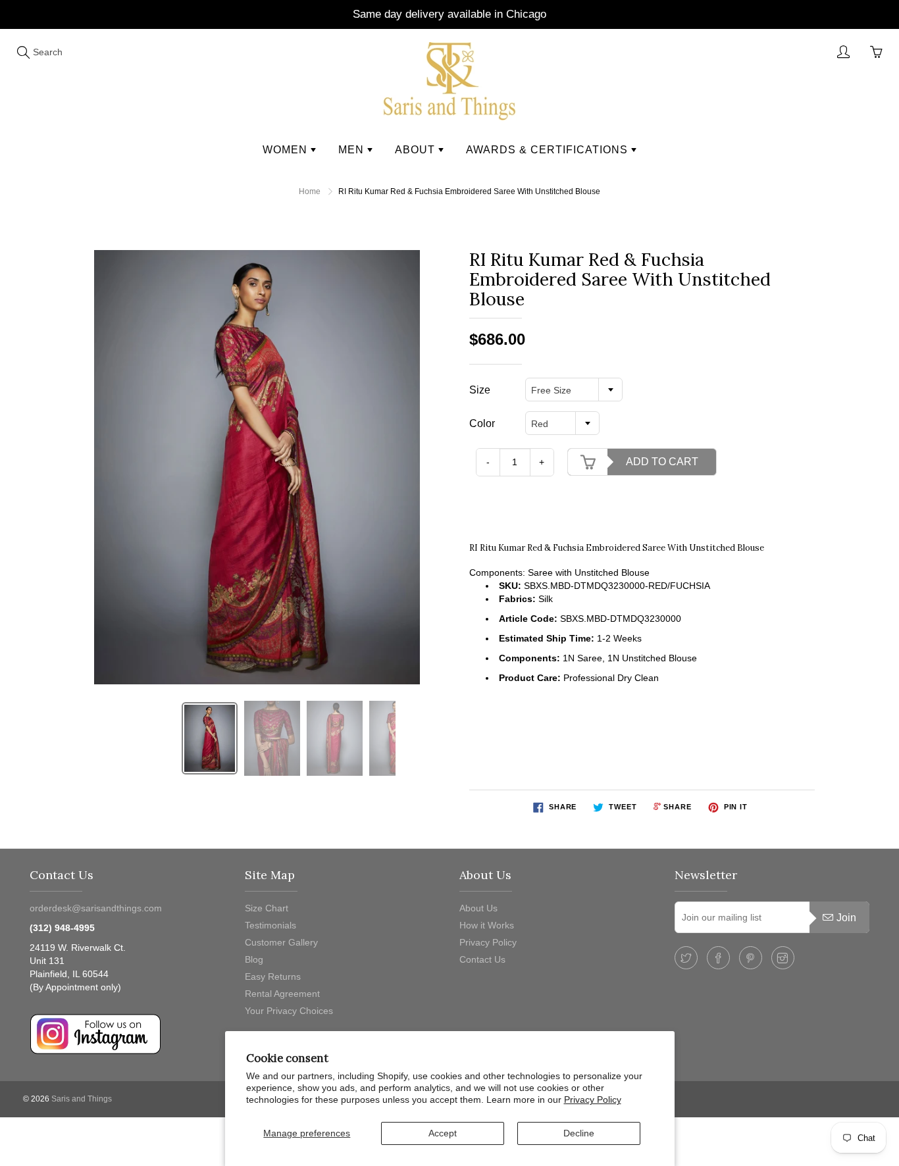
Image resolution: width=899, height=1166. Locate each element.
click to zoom (261, 467)
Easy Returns (273, 976)
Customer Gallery (281, 942)
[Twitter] (686, 957)
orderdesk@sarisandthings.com (96, 908)
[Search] (23, 52)
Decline (578, 1133)
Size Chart (266, 908)
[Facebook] (718, 957)
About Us (478, 908)
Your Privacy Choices (289, 1010)
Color (482, 423)
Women (287, 149)
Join (846, 917)
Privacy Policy (592, 1099)
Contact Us (482, 959)
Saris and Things (81, 1098)
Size (479, 389)
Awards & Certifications (548, 149)
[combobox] (574, 389)
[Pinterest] (750, 957)
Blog (254, 959)
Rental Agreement (282, 993)
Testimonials (270, 925)
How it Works (486, 925)
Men (352, 149)
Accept (442, 1133)
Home (310, 191)
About (416, 149)
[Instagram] (782, 957)
